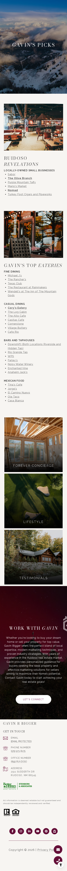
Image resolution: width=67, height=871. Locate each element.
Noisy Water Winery (20, 364)
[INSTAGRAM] (21, 831)
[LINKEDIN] (29, 831)
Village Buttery (17, 327)
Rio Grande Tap (18, 352)
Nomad (13, 190)
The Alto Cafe (17, 315)
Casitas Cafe (16, 319)
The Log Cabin (17, 311)
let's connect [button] (33, 699)
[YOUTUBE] (38, 831)
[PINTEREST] (46, 831)
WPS (11, 356)
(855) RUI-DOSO (19, 761)
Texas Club (15, 283)
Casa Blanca (16, 400)
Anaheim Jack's (18, 372)
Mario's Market (17, 186)
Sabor (11, 174)
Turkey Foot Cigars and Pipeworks (30, 194)
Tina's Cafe (15, 384)
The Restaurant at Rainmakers (27, 287)
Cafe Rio (13, 331)
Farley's (13, 360)
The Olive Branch (20, 178)
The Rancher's (17, 279)
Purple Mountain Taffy (22, 182)
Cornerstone (16, 323)
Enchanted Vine (18, 368)
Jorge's (12, 388)
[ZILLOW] (54, 831)
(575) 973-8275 (18, 751)
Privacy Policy (47, 849)
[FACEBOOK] (12, 831)
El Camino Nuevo (19, 392)
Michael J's (15, 275)
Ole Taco (13, 396)
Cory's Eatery (17, 307)
